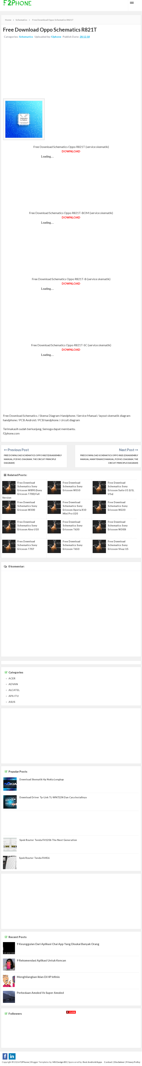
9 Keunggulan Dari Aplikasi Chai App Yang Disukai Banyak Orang (58, 944)
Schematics (26, 36)
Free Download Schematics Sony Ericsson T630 (72, 525)
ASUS (12, 701)
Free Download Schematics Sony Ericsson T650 (72, 545)
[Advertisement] (71, 69)
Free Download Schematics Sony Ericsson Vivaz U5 (118, 545)
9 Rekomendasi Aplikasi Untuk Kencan (41, 960)
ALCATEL (14, 690)
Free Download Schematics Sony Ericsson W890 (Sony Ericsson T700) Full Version (22, 490)
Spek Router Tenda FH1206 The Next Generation (48, 840)
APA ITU (14, 695)
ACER (12, 678)
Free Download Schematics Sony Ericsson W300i (118, 525)
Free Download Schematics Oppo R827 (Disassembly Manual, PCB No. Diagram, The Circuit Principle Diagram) (33, 459)
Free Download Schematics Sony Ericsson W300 (27, 506)
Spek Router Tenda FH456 (34, 857)
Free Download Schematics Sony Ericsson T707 (27, 545)
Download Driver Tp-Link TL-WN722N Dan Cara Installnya (53, 797)
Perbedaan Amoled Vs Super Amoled (40, 992)
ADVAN (13, 684)
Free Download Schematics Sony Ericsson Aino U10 (28, 525)
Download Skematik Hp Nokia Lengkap (41, 779)
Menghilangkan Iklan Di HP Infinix (38, 976)
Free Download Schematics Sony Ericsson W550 (72, 486)
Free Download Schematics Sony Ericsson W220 (118, 506)
